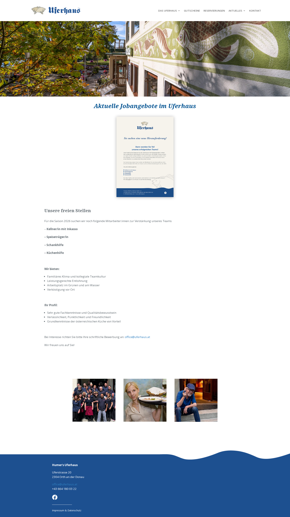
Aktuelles (235, 10)
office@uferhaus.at (137, 337)
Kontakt (255, 10)
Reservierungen (214, 10)
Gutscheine (192, 10)
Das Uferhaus (167, 10)
